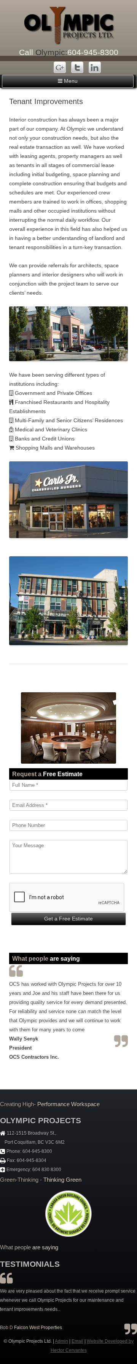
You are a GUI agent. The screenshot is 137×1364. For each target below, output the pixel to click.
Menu (70, 81)
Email (77, 1341)
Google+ (60, 68)
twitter (77, 68)
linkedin (94, 68)
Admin (61, 1341)
